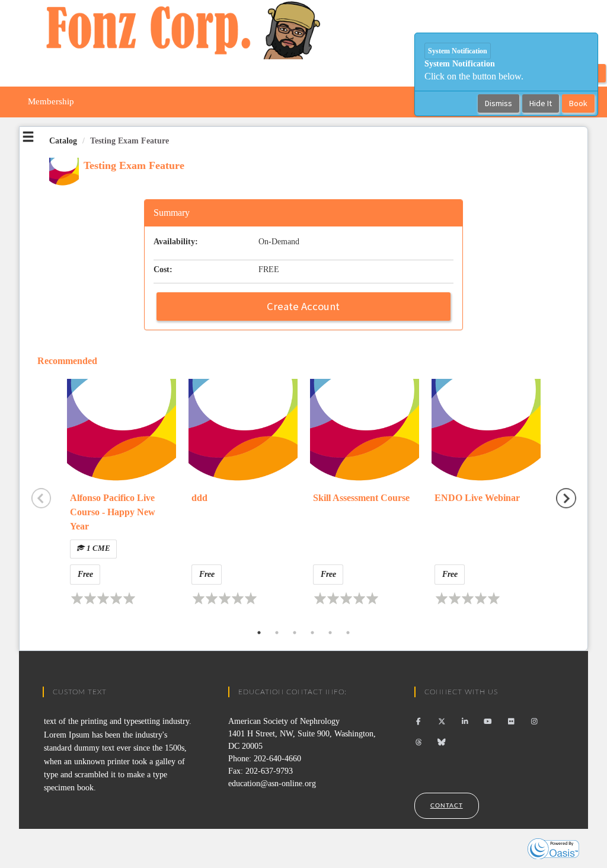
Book (578, 103)
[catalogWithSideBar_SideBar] (28, 138)
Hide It (540, 103)
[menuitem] (51, 102)
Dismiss (498, 103)
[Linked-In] (465, 721)
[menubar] (51, 102)
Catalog (63, 140)
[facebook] (418, 721)
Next (566, 499)
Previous (41, 499)
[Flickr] (511, 721)
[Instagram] (534, 721)
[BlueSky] (441, 742)
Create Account (303, 306)
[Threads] (418, 742)
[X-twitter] (441, 721)
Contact (446, 806)
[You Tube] (488, 721)
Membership (51, 101)
